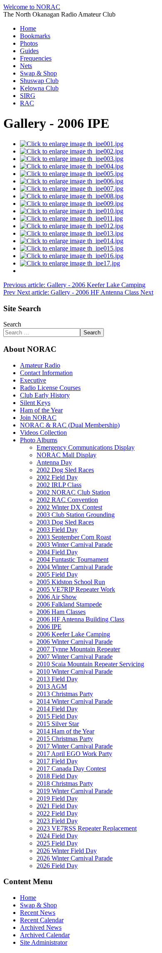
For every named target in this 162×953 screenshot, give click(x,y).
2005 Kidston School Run (71, 581)
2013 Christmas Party (65, 693)
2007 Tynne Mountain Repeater (78, 649)
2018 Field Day (57, 776)
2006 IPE (49, 626)
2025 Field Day (57, 843)
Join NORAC (38, 417)
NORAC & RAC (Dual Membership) (70, 425)
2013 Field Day (57, 678)
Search (12, 324)
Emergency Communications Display (86, 447)
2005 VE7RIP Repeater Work (76, 589)
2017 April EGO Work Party (74, 753)
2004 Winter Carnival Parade (75, 566)
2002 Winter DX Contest (69, 507)
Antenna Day (54, 462)
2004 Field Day (57, 552)
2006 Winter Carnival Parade (75, 641)
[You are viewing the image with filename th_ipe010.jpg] (71, 210)
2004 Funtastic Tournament (72, 559)
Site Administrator (43, 942)
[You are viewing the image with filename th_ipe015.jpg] (71, 248)
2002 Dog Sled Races (65, 469)
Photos (29, 43)
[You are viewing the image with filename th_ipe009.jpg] (71, 203)
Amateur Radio (40, 365)
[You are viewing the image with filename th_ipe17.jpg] (70, 263)
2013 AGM (52, 686)
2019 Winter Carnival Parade (75, 791)
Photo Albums (38, 440)
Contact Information (46, 372)
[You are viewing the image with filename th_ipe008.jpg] (71, 196)
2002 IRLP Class (59, 484)
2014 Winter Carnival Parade (75, 701)
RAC (27, 103)
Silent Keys (35, 402)
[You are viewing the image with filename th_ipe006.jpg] (71, 181)
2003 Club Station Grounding (76, 514)
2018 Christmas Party (65, 783)
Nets (26, 65)
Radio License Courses (50, 387)
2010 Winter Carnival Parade (75, 671)
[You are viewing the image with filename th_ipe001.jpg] (71, 143)
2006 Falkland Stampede (69, 604)
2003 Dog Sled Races (65, 522)
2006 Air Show (57, 596)
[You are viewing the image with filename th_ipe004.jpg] (71, 166)
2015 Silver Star (58, 723)
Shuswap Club (39, 80)
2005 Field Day (57, 574)
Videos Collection (43, 432)
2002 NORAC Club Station (73, 492)
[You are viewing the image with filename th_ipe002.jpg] (71, 151)
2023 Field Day (57, 820)
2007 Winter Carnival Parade (75, 656)
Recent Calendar (42, 920)
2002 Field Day (57, 477)
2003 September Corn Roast (74, 537)
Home (28, 28)
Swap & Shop (38, 73)
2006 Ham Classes (61, 611)
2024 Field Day (57, 835)
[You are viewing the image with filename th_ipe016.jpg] (71, 255)
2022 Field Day (57, 813)
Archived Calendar (45, 934)
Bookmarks (35, 35)
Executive (33, 380)
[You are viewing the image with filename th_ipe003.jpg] (71, 158)
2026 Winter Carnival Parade (75, 858)
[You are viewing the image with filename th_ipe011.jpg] (71, 218)
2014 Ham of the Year (65, 731)
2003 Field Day (57, 529)
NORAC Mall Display (66, 454)
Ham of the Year (41, 410)
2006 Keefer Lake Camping (73, 634)
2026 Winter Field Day (67, 850)
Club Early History (45, 395)
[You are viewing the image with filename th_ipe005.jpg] (71, 173)
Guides (29, 50)
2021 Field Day (57, 805)
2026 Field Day (57, 865)
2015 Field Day (57, 716)
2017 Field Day (57, 761)
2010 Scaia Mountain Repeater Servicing (90, 664)
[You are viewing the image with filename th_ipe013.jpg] (71, 233)
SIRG (27, 95)
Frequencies (36, 58)
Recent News (37, 912)
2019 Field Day (57, 798)
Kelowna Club (39, 88)
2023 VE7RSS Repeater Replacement (87, 828)
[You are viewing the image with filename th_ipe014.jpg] (71, 240)
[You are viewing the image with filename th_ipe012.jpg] (71, 225)
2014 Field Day (57, 708)
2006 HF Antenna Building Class (80, 619)
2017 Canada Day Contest (71, 768)
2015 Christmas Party (65, 738)
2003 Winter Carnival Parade (75, 544)
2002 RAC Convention (67, 499)
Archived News (40, 927)
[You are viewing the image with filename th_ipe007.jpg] (71, 188)
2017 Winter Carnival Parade (75, 746)
